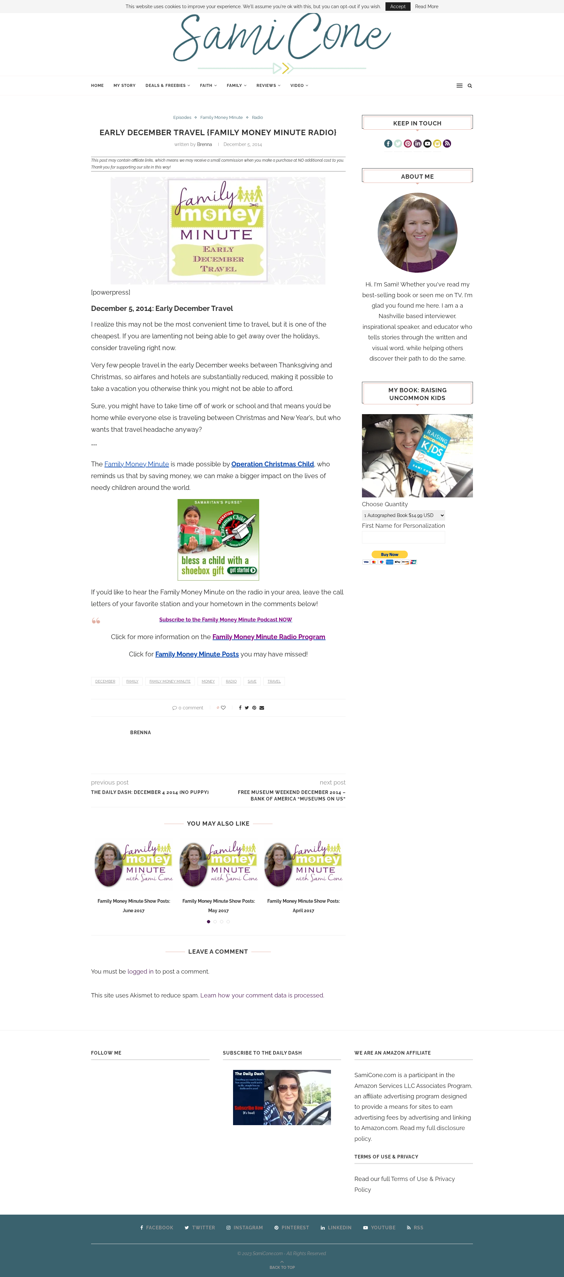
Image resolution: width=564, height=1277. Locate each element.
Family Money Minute (221, 117)
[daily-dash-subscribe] (282, 1097)
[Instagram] (437, 144)
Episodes (182, 117)
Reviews (266, 85)
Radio (257, 117)
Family (234, 85)
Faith (206, 85)
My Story (125, 85)
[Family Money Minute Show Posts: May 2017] (219, 864)
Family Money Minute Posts (197, 654)
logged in (141, 971)
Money (208, 681)
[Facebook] (388, 144)
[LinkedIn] (418, 144)
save (252, 681)
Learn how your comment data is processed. (262, 995)
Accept (398, 6)
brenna (204, 144)
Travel (274, 681)
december (105, 681)
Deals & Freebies (166, 85)
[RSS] (447, 144)
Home (97, 85)
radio (231, 681)
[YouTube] (427, 144)
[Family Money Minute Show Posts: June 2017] (134, 864)
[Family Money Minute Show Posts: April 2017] (303, 864)
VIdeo (297, 85)
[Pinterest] (408, 144)
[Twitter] (398, 144)
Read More (426, 6)
